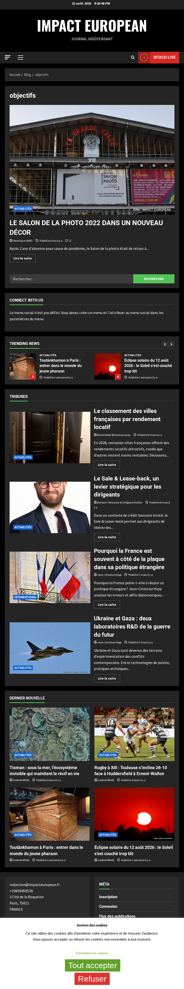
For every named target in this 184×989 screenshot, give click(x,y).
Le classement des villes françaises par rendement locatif (50, 437)
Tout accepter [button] (92, 965)
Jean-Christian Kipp (109, 575)
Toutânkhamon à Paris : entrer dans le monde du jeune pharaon (29, 365)
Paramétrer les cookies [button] (92, 953)
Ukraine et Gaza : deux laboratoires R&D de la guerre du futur (50, 648)
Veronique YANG (23, 240)
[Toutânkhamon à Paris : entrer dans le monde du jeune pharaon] (50, 814)
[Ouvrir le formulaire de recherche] (133, 57)
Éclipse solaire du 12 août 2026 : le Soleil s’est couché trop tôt (76, 366)
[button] (8, 57)
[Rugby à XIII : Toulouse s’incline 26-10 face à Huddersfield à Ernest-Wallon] (134, 734)
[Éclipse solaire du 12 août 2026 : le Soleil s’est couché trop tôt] (134, 814)
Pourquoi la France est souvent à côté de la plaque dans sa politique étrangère (50, 577)
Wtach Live (165, 57)
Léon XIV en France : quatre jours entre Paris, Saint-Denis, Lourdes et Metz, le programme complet (161, 366)
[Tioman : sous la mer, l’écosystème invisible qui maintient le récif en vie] (50, 734)
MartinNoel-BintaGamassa (114, 435)
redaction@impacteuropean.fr (35, 884)
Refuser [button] (92, 978)
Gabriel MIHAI (21, 780)
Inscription (108, 897)
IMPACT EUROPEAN (92, 25)
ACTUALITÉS (23, 208)
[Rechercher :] (71, 278)
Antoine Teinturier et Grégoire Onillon (120, 502)
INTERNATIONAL (25, 597)
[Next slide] (171, 344)
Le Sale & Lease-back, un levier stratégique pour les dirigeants (50, 507)
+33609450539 (21, 890)
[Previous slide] (165, 344)
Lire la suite (24, 257)
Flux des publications (117, 916)
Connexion (108, 906)
